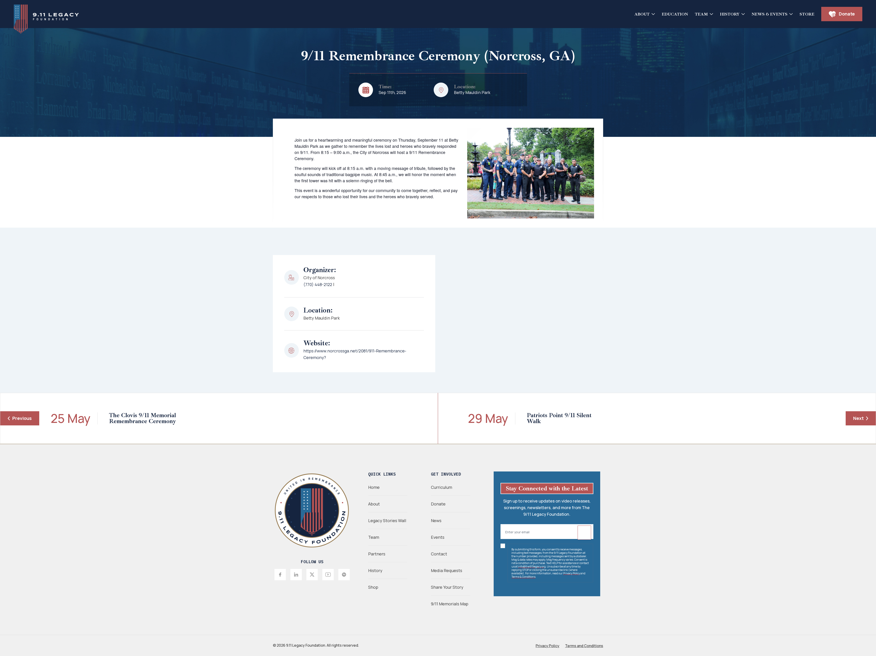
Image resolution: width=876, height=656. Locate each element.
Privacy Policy (571, 573)
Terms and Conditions (584, 645)
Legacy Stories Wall (387, 520)
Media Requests (446, 570)
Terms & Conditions (523, 577)
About (642, 14)
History (730, 14)
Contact (439, 554)
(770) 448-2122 (317, 284)
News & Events (769, 14)
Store (807, 14)
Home (374, 487)
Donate (846, 14)
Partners (376, 554)
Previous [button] (22, 418)
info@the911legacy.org (532, 566)
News (436, 520)
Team (701, 14)
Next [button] (858, 418)
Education (675, 14)
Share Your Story (447, 587)
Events (437, 537)
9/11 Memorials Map (449, 604)
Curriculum (441, 487)
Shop (373, 587)
